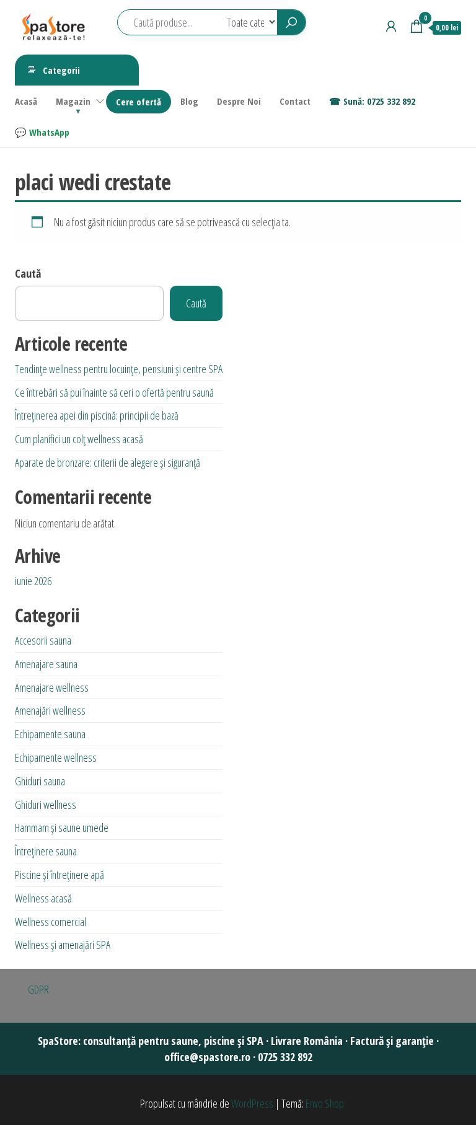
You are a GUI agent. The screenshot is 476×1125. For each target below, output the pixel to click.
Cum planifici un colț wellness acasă (79, 438)
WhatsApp (49, 132)
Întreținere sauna (46, 851)
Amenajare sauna (46, 663)
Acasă (26, 101)
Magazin (73, 101)
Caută (28, 273)
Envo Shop (325, 1103)
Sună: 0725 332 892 (379, 101)
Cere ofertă (138, 101)
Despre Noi (239, 101)
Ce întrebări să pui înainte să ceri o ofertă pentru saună (114, 392)
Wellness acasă (43, 898)
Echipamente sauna (50, 733)
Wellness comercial (50, 921)
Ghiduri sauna (40, 781)
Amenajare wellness (52, 687)
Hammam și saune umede (61, 827)
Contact (295, 101)
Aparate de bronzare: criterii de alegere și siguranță (107, 462)
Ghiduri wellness (45, 804)
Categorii (61, 70)
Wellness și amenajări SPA (62, 944)
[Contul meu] (391, 26)
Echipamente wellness (56, 757)
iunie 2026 (33, 580)
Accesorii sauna (43, 640)
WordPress (252, 1103)
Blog (189, 101)
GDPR (38, 989)
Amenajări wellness (50, 710)
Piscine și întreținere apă (59, 874)
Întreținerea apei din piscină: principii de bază (96, 415)
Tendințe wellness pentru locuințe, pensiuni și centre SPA (119, 368)
